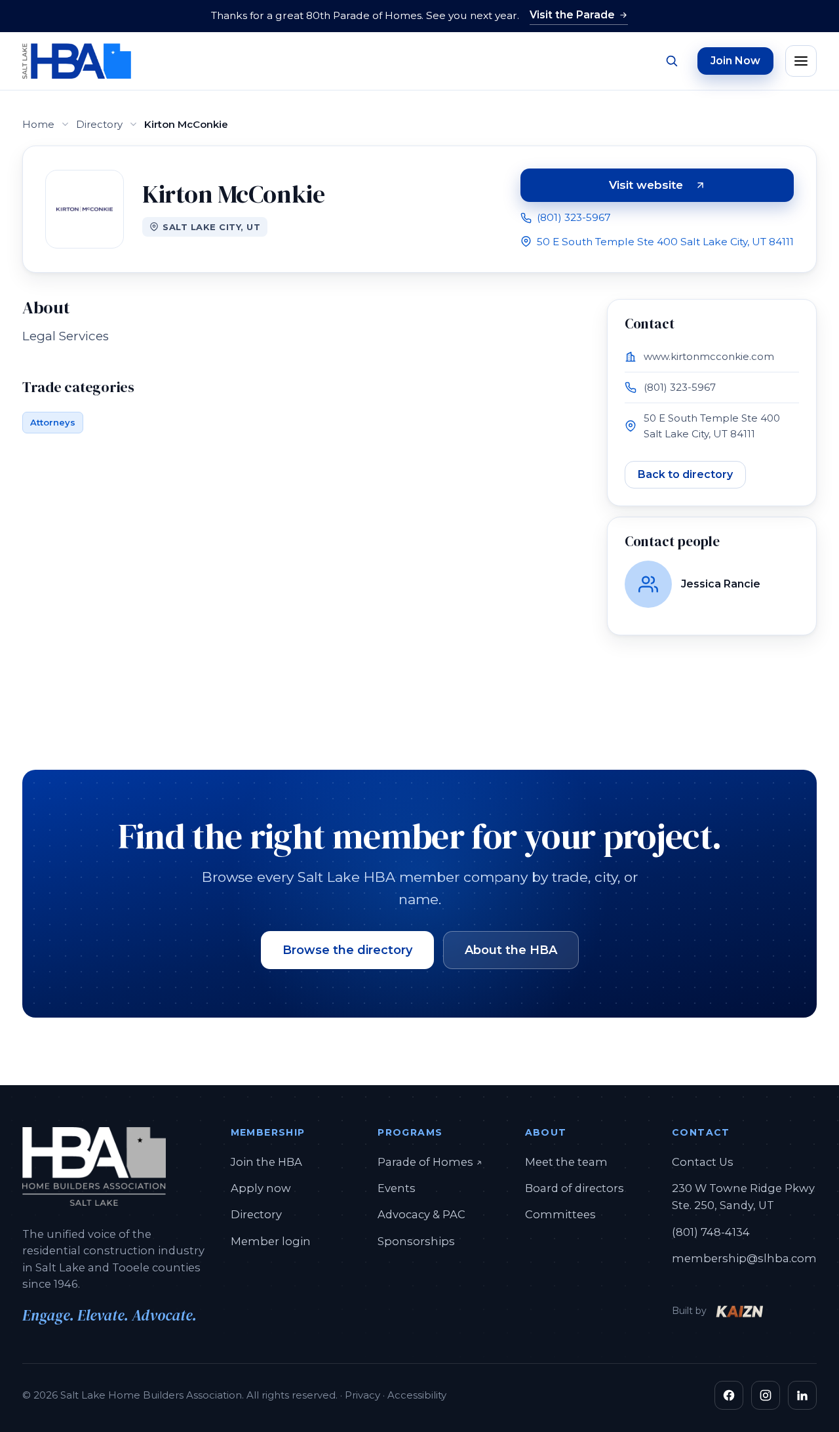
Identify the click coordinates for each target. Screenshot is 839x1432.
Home (38, 124)
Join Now (735, 60)
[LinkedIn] (802, 1395)
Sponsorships (416, 1241)
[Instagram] (765, 1395)
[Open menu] (801, 61)
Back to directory (685, 474)
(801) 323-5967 (574, 217)
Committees (560, 1214)
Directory (99, 124)
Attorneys (52, 422)
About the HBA (511, 950)
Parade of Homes (430, 1161)
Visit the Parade (572, 15)
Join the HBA (266, 1161)
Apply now (261, 1188)
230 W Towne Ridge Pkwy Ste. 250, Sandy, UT (743, 1197)
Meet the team (566, 1161)
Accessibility (416, 1395)
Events (397, 1188)
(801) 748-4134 (711, 1232)
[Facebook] (728, 1395)
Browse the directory (347, 950)
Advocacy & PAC (421, 1214)
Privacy (362, 1395)
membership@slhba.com (744, 1258)
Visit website (692, 187)
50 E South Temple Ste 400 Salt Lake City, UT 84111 (665, 241)
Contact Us (702, 1161)
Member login (271, 1241)
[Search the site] (671, 61)
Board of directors (574, 1188)
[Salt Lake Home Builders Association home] (76, 61)
